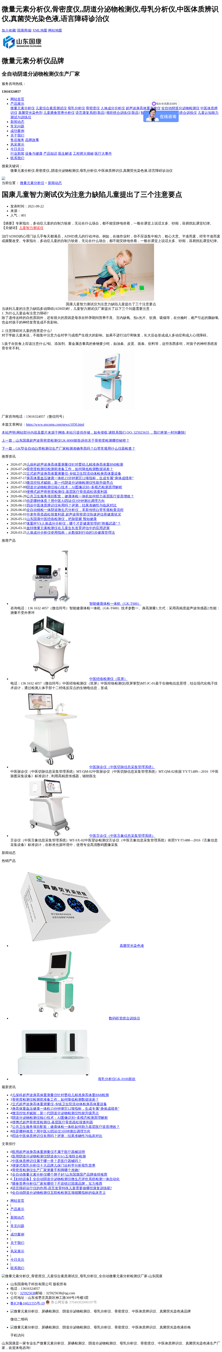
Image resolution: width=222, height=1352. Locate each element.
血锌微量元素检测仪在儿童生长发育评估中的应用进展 (68, 528)
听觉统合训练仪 (185, 113)
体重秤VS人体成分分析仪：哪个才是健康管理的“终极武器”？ (73, 523)
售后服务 (17, 140)
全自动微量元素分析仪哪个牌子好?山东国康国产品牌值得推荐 (59, 1174)
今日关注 (17, 149)
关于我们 (17, 135)
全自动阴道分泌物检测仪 (180, 108)
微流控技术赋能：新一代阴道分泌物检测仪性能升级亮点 (69, 482)
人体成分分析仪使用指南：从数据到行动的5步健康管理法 (70, 532)
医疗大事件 (103, 153)
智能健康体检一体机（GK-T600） (115, 603)
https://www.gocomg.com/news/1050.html (55, 424)
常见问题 (17, 126)
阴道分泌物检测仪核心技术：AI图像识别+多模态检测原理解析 (74, 487)
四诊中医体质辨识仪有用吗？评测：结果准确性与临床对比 (71, 505)
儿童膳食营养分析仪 (59, 113)
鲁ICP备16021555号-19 (27, 1303)
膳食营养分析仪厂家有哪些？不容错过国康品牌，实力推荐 (57, 1183)
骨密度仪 (93, 108)
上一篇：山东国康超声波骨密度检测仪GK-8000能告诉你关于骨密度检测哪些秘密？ (65, 440)
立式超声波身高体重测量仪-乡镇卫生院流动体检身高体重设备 (73, 473)
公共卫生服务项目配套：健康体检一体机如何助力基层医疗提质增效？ (80, 496)
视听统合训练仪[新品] (123, 113)
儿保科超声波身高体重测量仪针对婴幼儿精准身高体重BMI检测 (74, 464)
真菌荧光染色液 (132, 946)
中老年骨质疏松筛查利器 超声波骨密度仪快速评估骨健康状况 (73, 514)
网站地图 (55, 30)
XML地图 (40, 30)
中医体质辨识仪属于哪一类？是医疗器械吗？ (47, 1161)
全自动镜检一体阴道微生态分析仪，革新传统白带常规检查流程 (75, 510)
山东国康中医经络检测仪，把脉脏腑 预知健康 (61, 519)
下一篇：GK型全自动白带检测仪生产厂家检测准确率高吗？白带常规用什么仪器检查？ (68, 448)
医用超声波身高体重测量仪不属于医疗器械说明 (48, 1152)
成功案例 (17, 131)
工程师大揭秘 (83, 153)
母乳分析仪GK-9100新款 (116, 1079)
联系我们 (17, 158)
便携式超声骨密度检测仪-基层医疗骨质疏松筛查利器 (66, 492)
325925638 (28, 1293)
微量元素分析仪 (22, 108)
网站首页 (17, 99)
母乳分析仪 (76, 108)
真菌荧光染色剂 (30, 113)
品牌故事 (32, 140)
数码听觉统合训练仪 (124, 1018)
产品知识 (50, 153)
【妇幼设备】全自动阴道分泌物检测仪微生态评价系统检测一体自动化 (66, 1179)
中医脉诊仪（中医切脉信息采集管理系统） (122, 767)
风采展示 (17, 144)
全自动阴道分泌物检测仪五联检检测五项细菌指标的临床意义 (59, 1192)
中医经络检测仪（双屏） (108, 679)
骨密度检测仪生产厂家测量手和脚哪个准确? (46, 1170)
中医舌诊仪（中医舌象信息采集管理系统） (122, 836)
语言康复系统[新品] (90, 113)
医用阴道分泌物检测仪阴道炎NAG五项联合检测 (49, 1156)
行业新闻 (17, 153)
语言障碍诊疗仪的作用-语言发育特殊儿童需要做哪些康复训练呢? (62, 1188)
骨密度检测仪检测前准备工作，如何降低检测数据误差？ (69, 469)
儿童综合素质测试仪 (51, 108)
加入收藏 (9, 30)
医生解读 (65, 153)
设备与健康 (33, 153)
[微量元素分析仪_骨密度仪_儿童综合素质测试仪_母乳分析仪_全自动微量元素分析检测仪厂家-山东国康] (22, 49)
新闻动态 (17, 122)
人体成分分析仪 (113, 108)
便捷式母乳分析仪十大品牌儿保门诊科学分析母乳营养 (53, 1165)
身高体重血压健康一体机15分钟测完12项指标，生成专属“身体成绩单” (80, 478)
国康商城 (24, 30)
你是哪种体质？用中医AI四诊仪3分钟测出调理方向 (65, 501)
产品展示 (17, 103)
